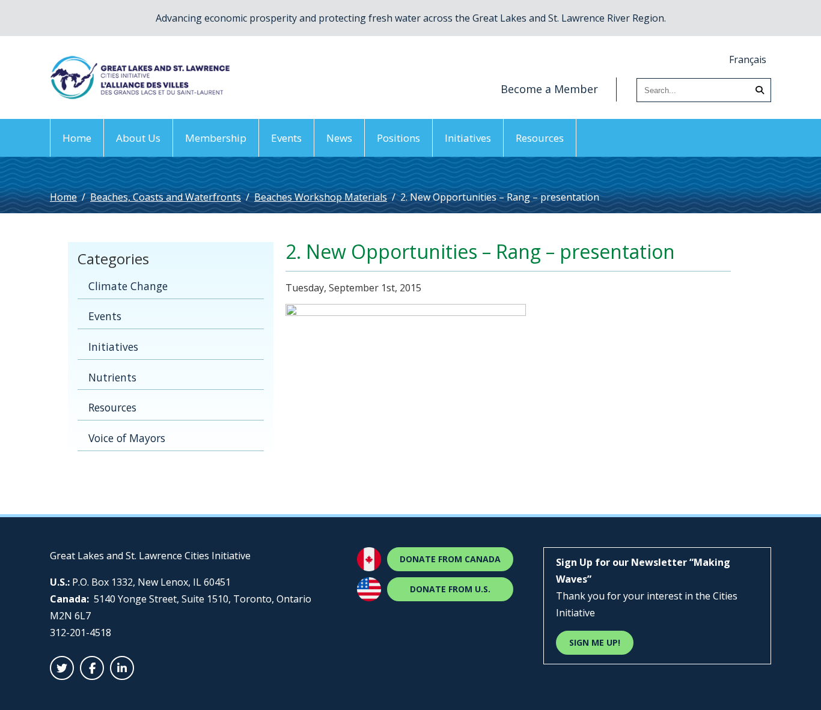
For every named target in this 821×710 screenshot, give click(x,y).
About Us (138, 138)
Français (747, 59)
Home (77, 138)
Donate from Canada (450, 559)
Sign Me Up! (594, 642)
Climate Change (128, 286)
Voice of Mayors (126, 438)
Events (286, 138)
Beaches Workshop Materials (320, 197)
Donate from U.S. (450, 589)
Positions (398, 138)
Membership (215, 138)
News (339, 138)
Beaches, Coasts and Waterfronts (165, 197)
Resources (540, 138)
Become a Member (549, 89)
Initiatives (468, 138)
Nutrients (112, 377)
